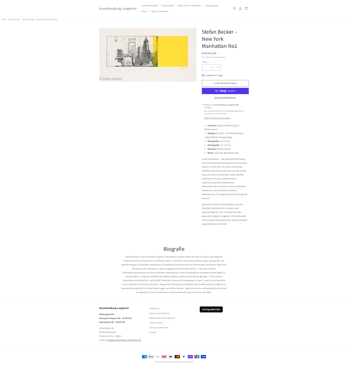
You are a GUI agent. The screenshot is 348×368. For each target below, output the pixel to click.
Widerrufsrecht (155, 322)
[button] (190, 5)
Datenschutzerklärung (159, 313)
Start (4, 19)
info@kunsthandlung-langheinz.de (123, 339)
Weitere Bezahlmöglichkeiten (225, 97)
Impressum (154, 308)
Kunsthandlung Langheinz (169, 362)
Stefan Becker (14, 19)
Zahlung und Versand (158, 327)
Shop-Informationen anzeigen (217, 118)
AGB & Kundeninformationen (162, 318)
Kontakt (152, 332)
